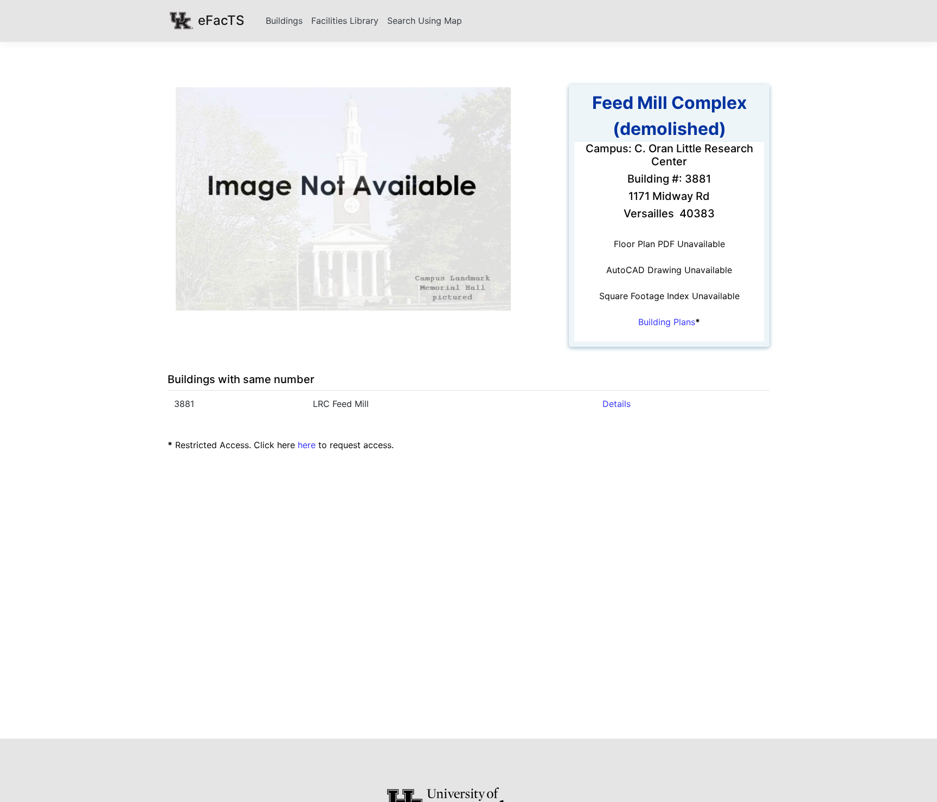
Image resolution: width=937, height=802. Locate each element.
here (307, 444)
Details (616, 403)
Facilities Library (344, 20)
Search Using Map (424, 20)
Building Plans (666, 321)
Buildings (284, 20)
